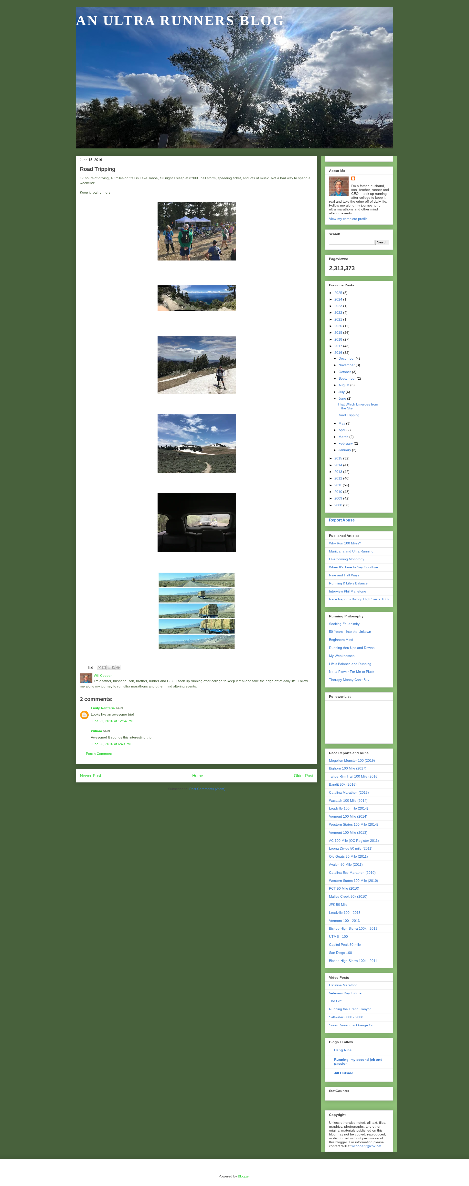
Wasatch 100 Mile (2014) (348, 800)
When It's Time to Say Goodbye (353, 567)
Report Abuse (342, 520)
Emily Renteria (103, 708)
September (348, 378)
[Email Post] (90, 667)
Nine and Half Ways (344, 575)
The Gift (335, 1001)
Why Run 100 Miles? (345, 543)
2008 (338, 505)
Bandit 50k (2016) (343, 784)
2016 (338, 352)
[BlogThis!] (104, 667)
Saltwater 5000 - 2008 (346, 1017)
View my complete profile (348, 219)
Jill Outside (343, 1073)
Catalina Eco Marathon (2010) (352, 872)
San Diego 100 (340, 953)
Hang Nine (343, 1050)
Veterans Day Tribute (345, 993)
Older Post (303, 775)
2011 (338, 485)
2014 (338, 465)
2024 (338, 299)
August (344, 385)
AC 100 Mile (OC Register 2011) (354, 841)
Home (197, 775)
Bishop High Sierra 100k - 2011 (353, 961)
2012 (338, 478)
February (346, 443)
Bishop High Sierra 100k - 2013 (353, 928)
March (344, 437)
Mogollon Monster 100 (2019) (352, 760)
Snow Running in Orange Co (351, 1025)
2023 (338, 306)
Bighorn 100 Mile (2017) (347, 768)
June (343, 398)
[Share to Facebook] (113, 667)
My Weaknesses (341, 656)
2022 (338, 312)
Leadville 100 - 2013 (345, 913)
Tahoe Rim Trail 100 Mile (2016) (354, 776)
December (347, 358)
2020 (338, 326)
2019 (338, 332)
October (345, 372)
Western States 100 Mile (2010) (353, 881)
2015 (338, 458)
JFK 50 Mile (338, 904)
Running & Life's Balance (348, 583)
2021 (338, 319)
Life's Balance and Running (350, 664)
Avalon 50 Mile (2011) (346, 864)
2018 (338, 339)
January (345, 450)
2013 (338, 472)
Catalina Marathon (343, 985)
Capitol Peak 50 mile (345, 945)
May (342, 423)
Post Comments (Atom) (207, 789)
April (342, 430)
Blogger (244, 1176)
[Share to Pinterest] (118, 667)
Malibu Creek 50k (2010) (348, 896)
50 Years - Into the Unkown (350, 632)
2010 (338, 492)
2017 (338, 346)
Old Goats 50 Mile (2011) (348, 856)
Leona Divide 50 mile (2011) (351, 848)
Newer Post (90, 775)
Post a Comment (99, 754)
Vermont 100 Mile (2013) (348, 832)
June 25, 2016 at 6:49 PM (111, 744)
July (342, 392)
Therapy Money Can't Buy (349, 680)
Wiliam (96, 731)
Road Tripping (348, 415)
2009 (338, 498)
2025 (338, 293)
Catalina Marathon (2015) (349, 792)
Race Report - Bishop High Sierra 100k (359, 599)
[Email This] (99, 667)
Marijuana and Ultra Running (351, 551)
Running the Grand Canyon (350, 1009)
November (347, 365)
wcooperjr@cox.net (366, 1146)
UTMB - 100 (338, 936)
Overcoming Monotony (346, 559)
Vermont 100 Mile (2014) (348, 816)
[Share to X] (108, 667)
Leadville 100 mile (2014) (348, 808)
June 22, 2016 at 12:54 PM (112, 721)
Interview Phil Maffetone (347, 591)
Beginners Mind (341, 640)
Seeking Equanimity (344, 624)
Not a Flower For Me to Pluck (351, 672)
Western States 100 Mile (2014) (353, 824)
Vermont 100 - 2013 (344, 921)
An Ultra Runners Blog (180, 20)
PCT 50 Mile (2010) (344, 888)
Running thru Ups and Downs (351, 648)
